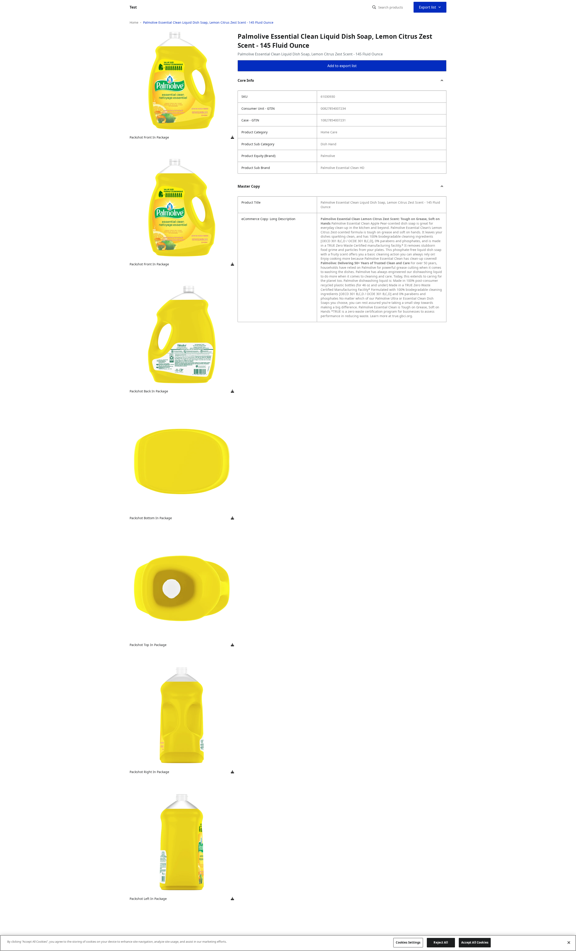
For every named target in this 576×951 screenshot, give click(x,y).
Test (133, 7)
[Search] (374, 7)
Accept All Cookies (474, 942)
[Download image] (232, 137)
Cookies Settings (408, 942)
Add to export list (342, 65)
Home (134, 22)
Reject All (441, 942)
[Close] (569, 942)
